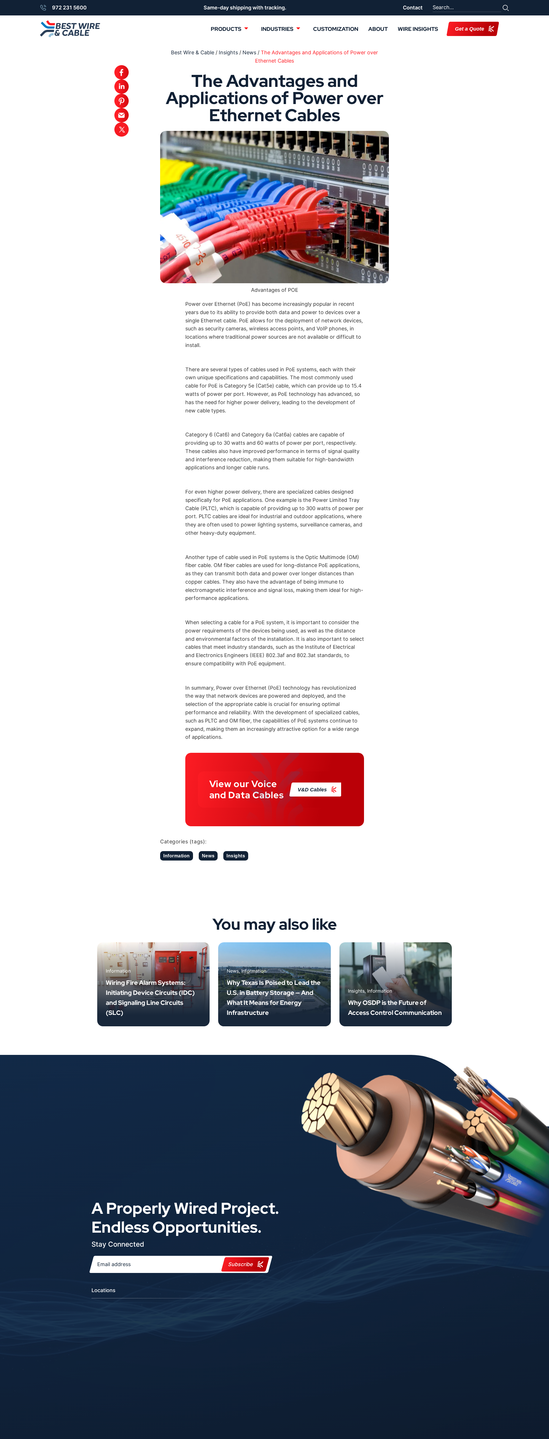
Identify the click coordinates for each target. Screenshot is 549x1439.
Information (176, 855)
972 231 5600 (69, 8)
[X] (121, 129)
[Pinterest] (121, 101)
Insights (235, 855)
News (208, 855)
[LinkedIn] (121, 86)
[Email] (121, 115)
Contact (413, 8)
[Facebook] (121, 72)
